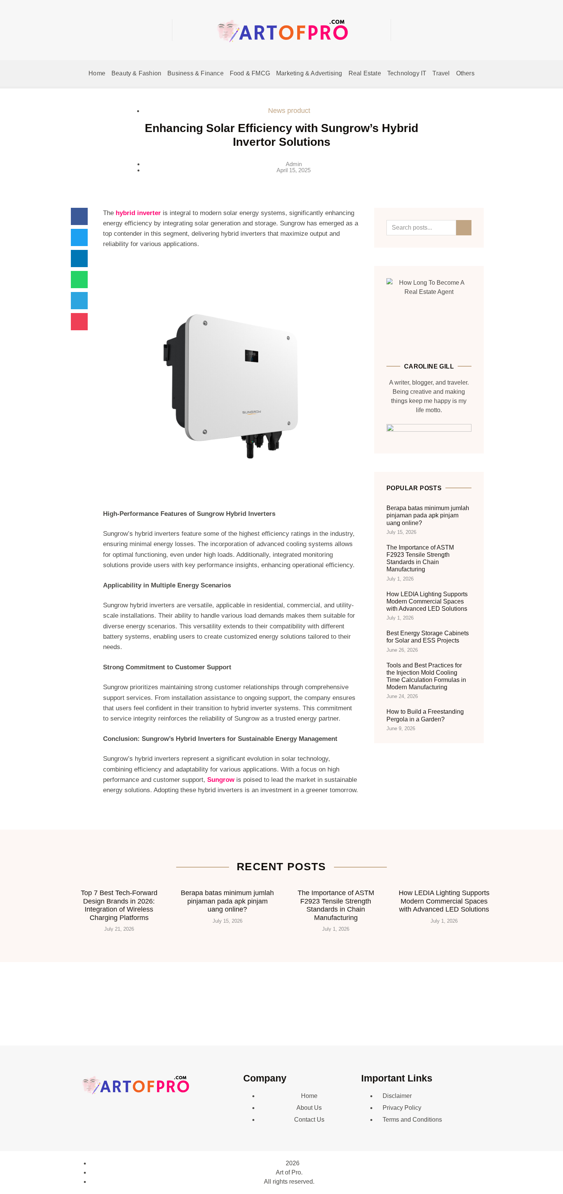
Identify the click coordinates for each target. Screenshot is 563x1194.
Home (96, 73)
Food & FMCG (250, 73)
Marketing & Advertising (309, 73)
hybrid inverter (138, 213)
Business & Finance (195, 73)
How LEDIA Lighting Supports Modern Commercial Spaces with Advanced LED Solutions (427, 601)
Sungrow (220, 779)
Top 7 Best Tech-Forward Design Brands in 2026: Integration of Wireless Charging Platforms (119, 905)
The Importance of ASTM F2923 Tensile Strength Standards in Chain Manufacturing (336, 905)
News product (289, 110)
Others (465, 73)
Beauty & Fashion (136, 73)
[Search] (463, 227)
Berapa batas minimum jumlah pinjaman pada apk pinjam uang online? (427, 515)
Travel (441, 73)
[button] (438, 30)
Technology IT (407, 73)
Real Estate (365, 73)
